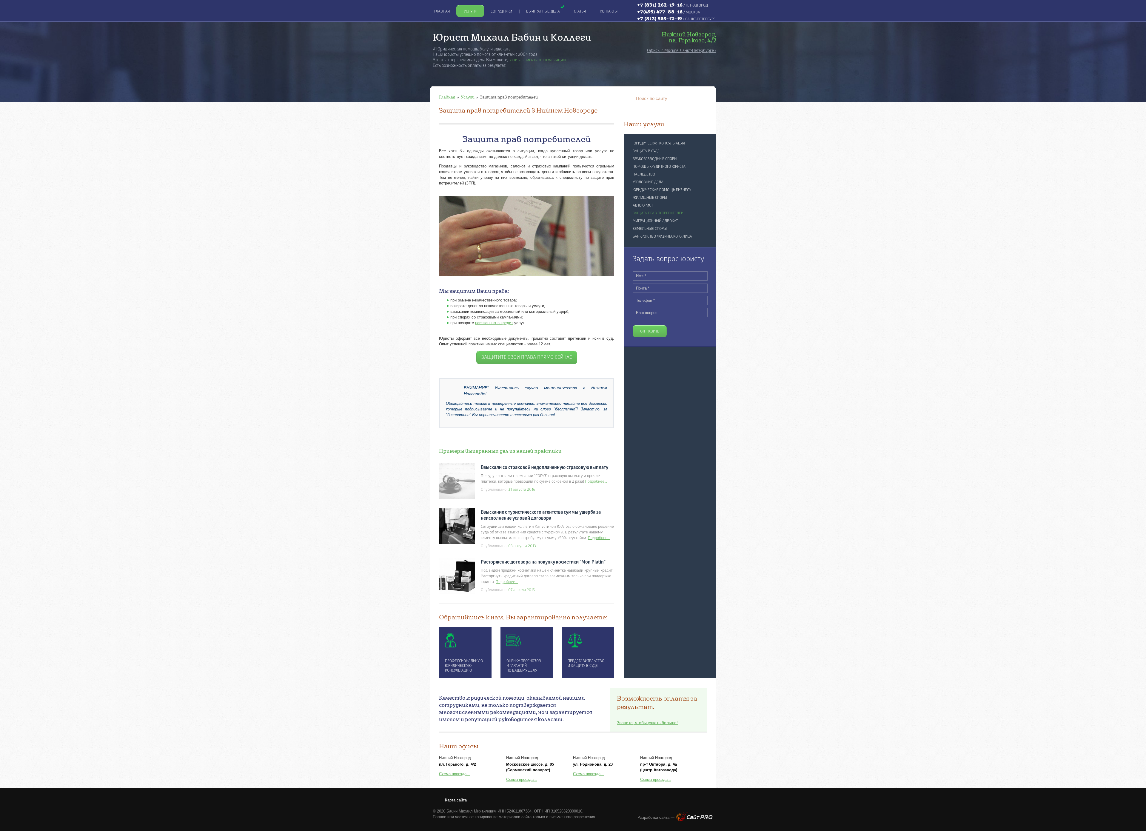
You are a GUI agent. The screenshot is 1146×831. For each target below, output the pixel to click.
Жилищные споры (650, 198)
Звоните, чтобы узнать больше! (647, 722)
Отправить (649, 331)
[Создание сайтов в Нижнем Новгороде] (694, 820)
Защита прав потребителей (658, 213)
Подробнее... (596, 482)
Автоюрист (643, 205)
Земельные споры (650, 229)
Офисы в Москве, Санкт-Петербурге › (681, 51)
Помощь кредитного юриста (659, 167)
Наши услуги (644, 123)
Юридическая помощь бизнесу (662, 190)
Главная (447, 97)
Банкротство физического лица (662, 236)
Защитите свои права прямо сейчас (526, 357)
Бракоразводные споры (655, 159)
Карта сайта (456, 800)
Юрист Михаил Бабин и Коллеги (512, 36)
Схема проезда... (454, 774)
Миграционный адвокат (655, 221)
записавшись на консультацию (537, 60)
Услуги (468, 97)
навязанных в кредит (494, 323)
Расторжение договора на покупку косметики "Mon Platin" (543, 562)
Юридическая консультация (659, 143)
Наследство (644, 174)
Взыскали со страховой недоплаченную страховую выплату (544, 467)
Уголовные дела (648, 182)
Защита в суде (646, 151)
